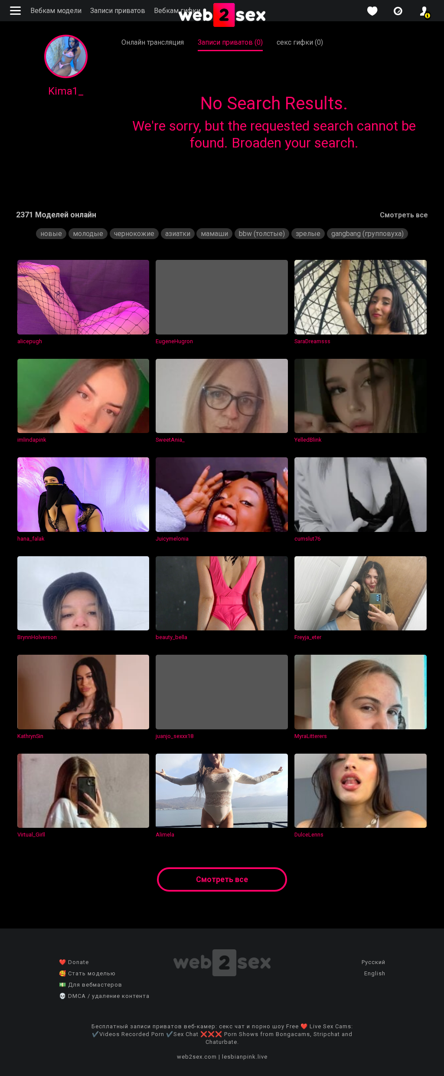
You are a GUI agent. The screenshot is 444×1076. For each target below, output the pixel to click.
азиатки (177, 234)
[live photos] (398, 11)
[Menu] (16, 10)
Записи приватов (117, 11)
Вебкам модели (56, 11)
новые (51, 234)
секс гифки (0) (300, 42)
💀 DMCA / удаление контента (104, 996)
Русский (373, 962)
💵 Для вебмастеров (90, 984)
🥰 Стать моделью (87, 973)
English (374, 973)
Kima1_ (66, 91)
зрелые (308, 234)
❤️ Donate (74, 962)
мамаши (214, 234)
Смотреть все (404, 215)
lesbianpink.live (245, 1056)
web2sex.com (197, 1056)
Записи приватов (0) (230, 42)
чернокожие (134, 234)
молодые (88, 234)
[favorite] (372, 11)
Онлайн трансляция (152, 42)
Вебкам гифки (177, 11)
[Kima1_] (66, 76)
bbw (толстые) (262, 234)
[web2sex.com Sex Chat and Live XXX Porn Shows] (222, 15)
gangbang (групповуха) (367, 234)
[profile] (424, 11)
